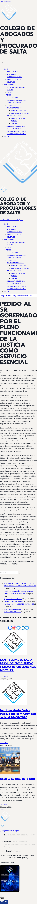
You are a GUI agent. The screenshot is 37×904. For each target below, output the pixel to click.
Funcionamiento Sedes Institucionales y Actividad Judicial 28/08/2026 (18, 713)
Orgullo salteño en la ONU (13, 599)
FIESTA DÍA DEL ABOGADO (12, 609)
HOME (6, 69)
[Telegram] (27, 628)
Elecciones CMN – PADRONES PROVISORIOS (19, 604)
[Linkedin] (23, 628)
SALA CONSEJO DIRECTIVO (20, 113)
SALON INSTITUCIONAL (19, 111)
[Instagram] (14, 628)
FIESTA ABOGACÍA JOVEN (12, 612)
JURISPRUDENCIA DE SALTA (16, 134)
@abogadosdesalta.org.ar (9, 831)
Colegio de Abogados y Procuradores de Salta (16, 296)
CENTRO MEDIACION (14, 103)
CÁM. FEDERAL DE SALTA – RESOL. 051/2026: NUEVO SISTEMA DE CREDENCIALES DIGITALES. (18, 665)
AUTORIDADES (12, 74)
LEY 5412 (10, 90)
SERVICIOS (7, 95)
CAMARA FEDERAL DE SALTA (16, 131)
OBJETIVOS (11, 82)
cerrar (2, 898)
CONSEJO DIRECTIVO (14, 77)
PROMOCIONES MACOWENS (13, 601)
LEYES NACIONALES (14, 129)
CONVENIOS (11, 105)
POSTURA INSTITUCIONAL (16, 87)
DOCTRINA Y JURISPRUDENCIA (14, 126)
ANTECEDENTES (12, 72)
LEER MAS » (4, 676)
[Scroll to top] (2, 902)
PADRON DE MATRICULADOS (16, 100)
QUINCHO (14, 121)
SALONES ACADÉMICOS (15, 108)
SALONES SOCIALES (14, 116)
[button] (20, 69)
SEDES (9, 92)
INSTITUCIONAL (9, 85)
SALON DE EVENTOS (18, 118)
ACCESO (6, 136)
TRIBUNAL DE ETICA (14, 79)
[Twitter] (18, 628)
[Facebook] (10, 628)
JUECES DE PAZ (12, 98)
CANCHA (14, 123)
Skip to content (5, 1)
